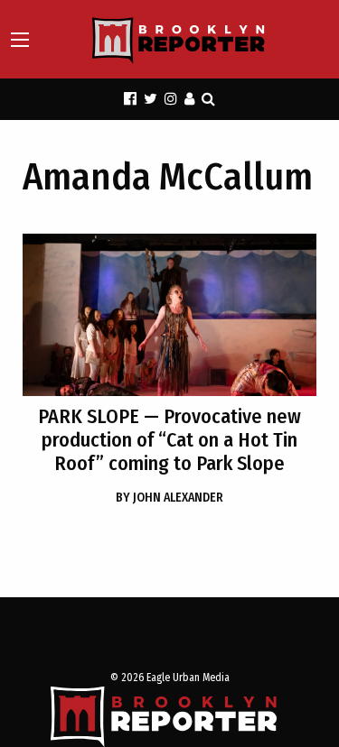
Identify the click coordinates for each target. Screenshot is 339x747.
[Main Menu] (20, 39)
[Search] (208, 98)
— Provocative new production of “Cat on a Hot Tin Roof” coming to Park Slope (169, 439)
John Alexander (169, 497)
